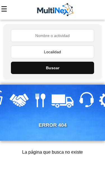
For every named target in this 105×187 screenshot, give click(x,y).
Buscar (52, 68)
